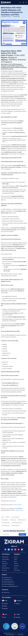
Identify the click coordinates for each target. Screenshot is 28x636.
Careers (15, 567)
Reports (15, 561)
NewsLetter (16, 565)
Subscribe (22, 534)
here (15, 500)
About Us (16, 556)
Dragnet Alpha (5, 563)
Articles (15, 559)
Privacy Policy (21, 634)
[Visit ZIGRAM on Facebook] (5, 549)
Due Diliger (4, 565)
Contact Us (5, 589)
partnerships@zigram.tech (9, 584)
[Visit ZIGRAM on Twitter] (9, 549)
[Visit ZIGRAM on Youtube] (19, 549)
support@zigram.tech (8, 579)
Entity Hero (4, 561)
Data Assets (4, 570)
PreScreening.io (5, 556)
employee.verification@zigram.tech (11, 586)
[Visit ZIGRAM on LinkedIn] (12, 549)
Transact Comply (17, 504)
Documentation (17, 570)
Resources (16, 563)
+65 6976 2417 (6, 592)
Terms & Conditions (10, 634)
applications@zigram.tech (9, 581)
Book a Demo (19, 510)
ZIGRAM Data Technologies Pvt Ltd (18, 633)
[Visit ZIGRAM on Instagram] (15, 549)
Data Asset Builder (5, 567)
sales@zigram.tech (7, 577)
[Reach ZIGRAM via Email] (22, 549)
